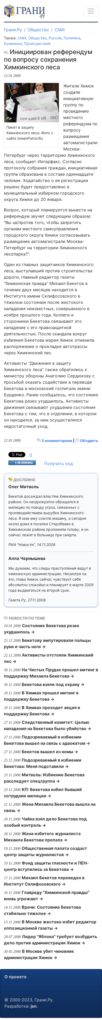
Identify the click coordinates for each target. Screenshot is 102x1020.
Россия (55, 38)
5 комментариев (57, 440)
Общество (38, 29)
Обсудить (88, 440)
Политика (72, 38)
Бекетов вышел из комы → (50, 751)
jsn (34, 1006)
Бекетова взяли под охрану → (53, 684)
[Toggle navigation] (90, 11)
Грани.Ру (13, 29)
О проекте (15, 976)
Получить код (58, 463)
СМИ (60, 29)
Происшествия (37, 43)
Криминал (13, 43)
